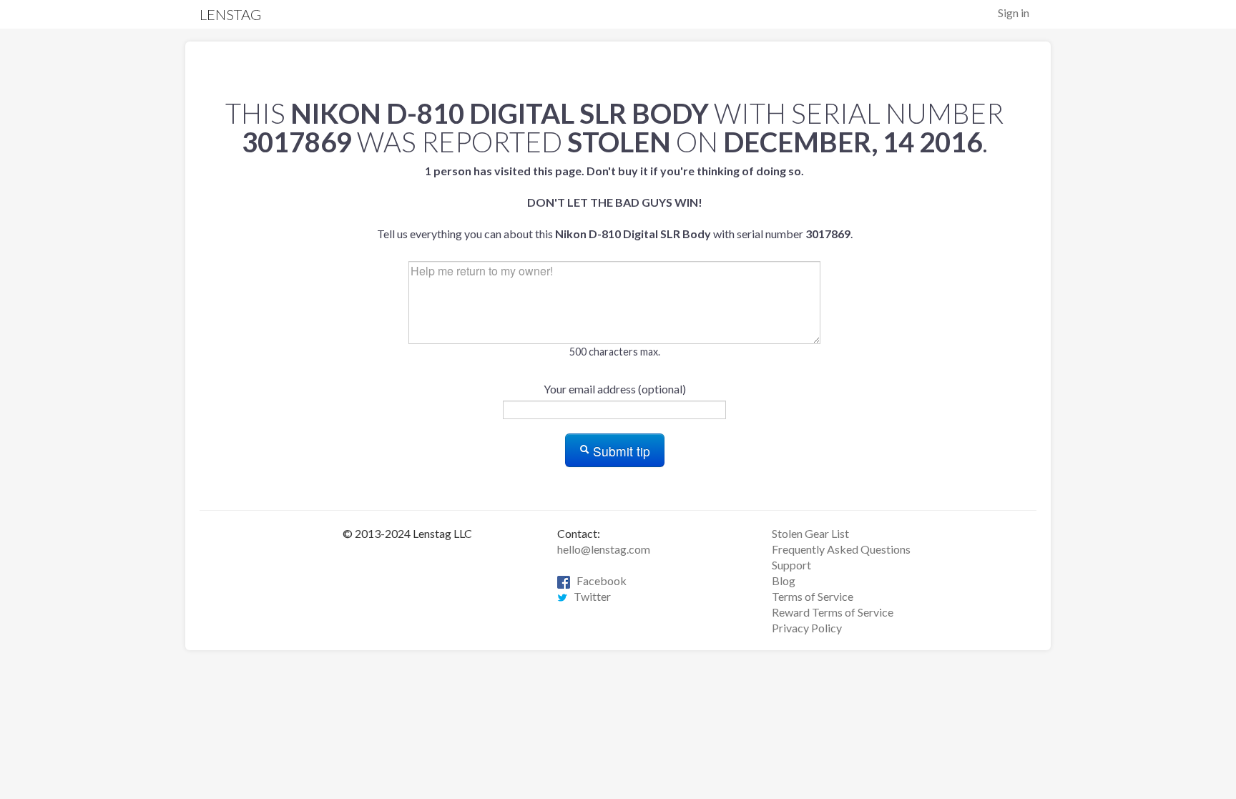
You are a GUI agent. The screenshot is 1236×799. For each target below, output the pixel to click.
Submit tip (619, 451)
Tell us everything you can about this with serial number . (615, 202)
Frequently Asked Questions (841, 549)
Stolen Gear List (810, 533)
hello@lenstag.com (603, 549)
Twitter (589, 596)
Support (791, 565)
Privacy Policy (807, 627)
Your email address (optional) (615, 389)
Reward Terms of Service (832, 612)
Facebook (598, 580)
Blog (783, 580)
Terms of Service (812, 596)
